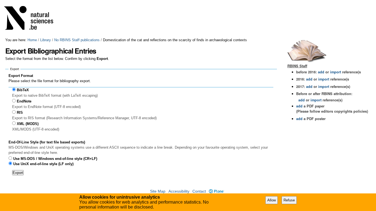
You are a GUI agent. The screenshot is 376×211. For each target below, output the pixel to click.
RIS (20, 112)
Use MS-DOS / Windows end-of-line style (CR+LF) (55, 159)
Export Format (21, 76)
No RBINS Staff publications (77, 40)
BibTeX (23, 90)
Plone (216, 191)
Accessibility (178, 191)
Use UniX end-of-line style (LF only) (43, 164)
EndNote (24, 101)
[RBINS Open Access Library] (32, 19)
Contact (199, 191)
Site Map (157, 191)
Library (45, 40)
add (321, 72)
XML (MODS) (28, 124)
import (335, 72)
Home (32, 40)
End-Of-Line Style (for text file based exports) (47, 142)
